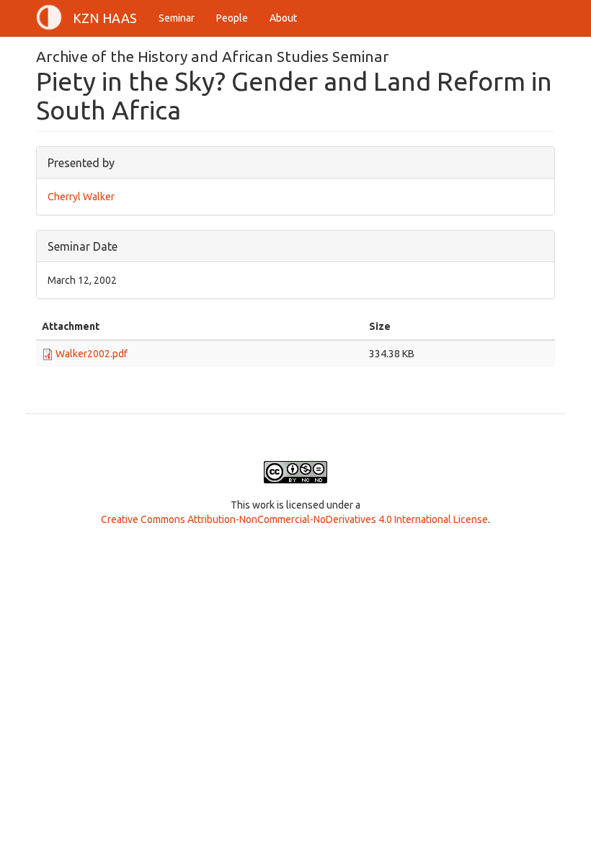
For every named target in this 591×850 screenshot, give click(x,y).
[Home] (54, 17)
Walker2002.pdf (91, 353)
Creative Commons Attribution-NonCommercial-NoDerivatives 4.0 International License (294, 519)
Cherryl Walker (81, 196)
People (232, 18)
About (283, 18)
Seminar (177, 18)
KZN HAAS (105, 18)
